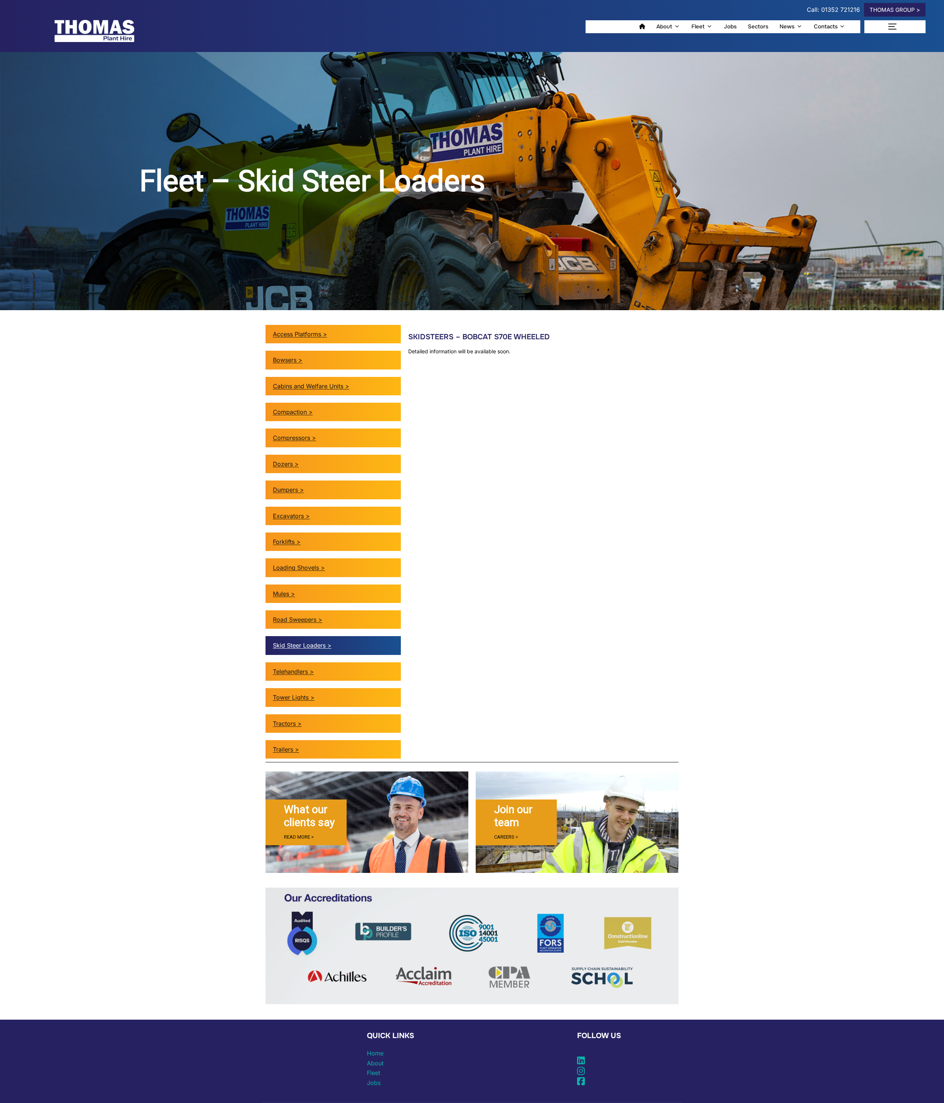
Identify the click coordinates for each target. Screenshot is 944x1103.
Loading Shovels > (299, 567)
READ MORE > (299, 837)
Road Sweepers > (297, 619)
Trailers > (286, 749)
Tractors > (287, 723)
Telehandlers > (293, 671)
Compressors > (294, 437)
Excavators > (291, 516)
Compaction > (293, 412)
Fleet (698, 26)
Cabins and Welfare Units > (311, 386)
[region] (367, 822)
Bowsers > (287, 360)
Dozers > (286, 464)
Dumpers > (288, 489)
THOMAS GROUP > (895, 9)
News (787, 26)
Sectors (758, 26)
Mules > (284, 593)
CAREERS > (506, 837)
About (664, 26)
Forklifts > (287, 541)
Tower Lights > (294, 697)
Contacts (826, 26)
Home (375, 1053)
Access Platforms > (300, 334)
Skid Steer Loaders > (302, 645)
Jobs (730, 26)
